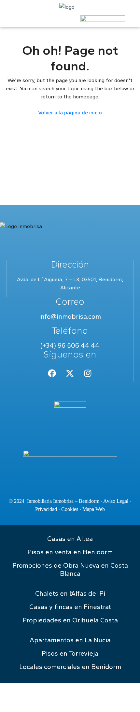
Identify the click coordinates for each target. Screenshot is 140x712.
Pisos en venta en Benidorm (70, 552)
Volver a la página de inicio (70, 112)
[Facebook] (52, 373)
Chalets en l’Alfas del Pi (70, 593)
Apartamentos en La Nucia (70, 640)
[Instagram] (88, 373)
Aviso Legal (115, 501)
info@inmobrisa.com (70, 316)
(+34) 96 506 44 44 (69, 345)
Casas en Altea (70, 539)
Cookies (69, 509)
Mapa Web (93, 509)
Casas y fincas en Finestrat (70, 607)
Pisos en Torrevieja (70, 653)
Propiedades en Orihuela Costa (70, 620)
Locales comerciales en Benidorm (70, 667)
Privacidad (46, 509)
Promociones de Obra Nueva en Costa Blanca (70, 569)
